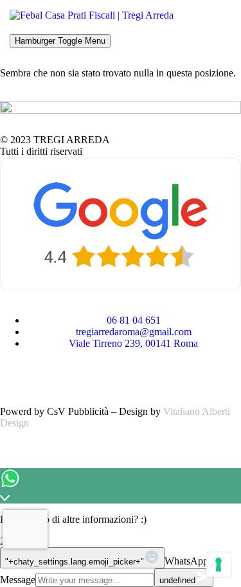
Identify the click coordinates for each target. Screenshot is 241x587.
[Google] (85, 376)
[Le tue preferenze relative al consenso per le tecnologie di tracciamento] (218, 564)
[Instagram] (51, 376)
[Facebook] (16, 376)
